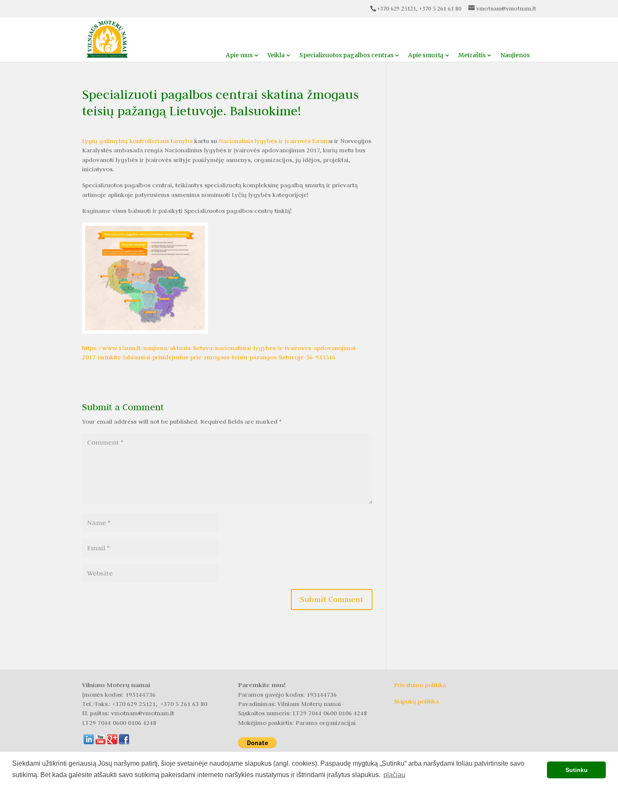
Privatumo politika (420, 685)
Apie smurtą (426, 55)
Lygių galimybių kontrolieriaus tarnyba (137, 141)
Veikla (276, 55)
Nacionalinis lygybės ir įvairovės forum (274, 141)
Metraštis (472, 55)
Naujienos (515, 55)
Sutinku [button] (576, 770)
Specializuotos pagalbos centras (346, 55)
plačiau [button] (394, 774)
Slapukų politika (416, 701)
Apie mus (239, 55)
